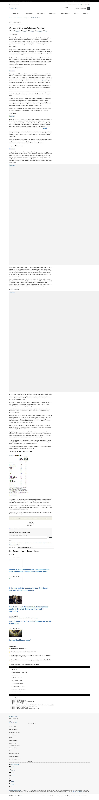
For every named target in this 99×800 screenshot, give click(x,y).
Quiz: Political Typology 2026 (19, 648)
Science (11, 750)
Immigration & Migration (14, 732)
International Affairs (13, 729)
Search (66, 7)
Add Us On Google (13, 34)
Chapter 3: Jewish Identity (18, 702)
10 (33, 524)
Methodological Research (14, 759)
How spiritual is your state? (20, 640)
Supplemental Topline (17, 680)
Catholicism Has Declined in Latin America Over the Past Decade (30, 622)
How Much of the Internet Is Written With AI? (23, 652)
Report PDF (14, 669)
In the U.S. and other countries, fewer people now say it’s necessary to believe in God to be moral (29, 570)
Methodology (15, 675)
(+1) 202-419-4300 (13, 722)
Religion (11, 737)
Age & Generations (13, 740)
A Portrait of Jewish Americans (16, 25)
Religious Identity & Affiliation (14, 544)
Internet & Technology (14, 753)
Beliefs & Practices (12, 542)
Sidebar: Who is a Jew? (17, 699)
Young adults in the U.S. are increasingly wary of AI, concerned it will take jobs (31, 660)
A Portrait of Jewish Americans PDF (19, 672)
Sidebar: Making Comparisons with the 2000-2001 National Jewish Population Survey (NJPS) (33, 705)
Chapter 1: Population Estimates (19, 700)
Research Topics (15, 13)
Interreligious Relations (26, 542)
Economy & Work (13, 748)
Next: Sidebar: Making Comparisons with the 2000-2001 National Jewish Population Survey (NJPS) (30, 518)
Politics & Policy (12, 726)
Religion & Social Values (47, 542)
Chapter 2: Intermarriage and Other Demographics (23, 701)
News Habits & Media (14, 756)
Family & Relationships (14, 745)
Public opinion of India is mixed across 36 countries (25, 664)
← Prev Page (30, 522)
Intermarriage (19, 542)
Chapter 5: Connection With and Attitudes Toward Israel (24, 706)
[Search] (88, 8)
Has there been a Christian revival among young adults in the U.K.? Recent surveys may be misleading (28, 609)
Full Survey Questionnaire (17, 683)
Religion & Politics (38, 542)
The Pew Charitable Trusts (77, 791)
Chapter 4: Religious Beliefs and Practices (21, 703)
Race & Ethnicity (13, 735)
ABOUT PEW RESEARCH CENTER (15, 790)
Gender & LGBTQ (13, 743)
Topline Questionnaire (17, 677)
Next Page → (30, 525)
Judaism (33, 542)
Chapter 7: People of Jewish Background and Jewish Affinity (25, 708)
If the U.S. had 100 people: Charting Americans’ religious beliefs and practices (28, 589)
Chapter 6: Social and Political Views (20, 707)
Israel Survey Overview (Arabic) (19, 689)
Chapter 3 (44, 80)
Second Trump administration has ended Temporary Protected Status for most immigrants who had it (31, 656)
